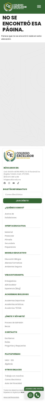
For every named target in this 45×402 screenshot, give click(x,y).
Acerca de (9, 214)
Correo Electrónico (13, 379)
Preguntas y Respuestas (15, 346)
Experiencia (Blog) (13, 288)
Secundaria (10, 243)
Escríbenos (9, 338)
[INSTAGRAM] (9, 183)
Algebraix (9, 364)
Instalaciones (10, 217)
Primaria (8, 239)
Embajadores (10, 281)
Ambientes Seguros (13, 266)
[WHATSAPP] (30, 395)
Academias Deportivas (15, 300)
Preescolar (9, 236)
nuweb (23, 392)
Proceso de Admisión (14, 322)
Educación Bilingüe (13, 259)
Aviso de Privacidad (13, 383)
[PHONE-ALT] (37, 395)
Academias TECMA (13, 308)
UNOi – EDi (9, 360)
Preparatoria (10, 247)
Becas (7, 326)
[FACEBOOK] (5, 183)
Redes (7, 342)
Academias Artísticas (14, 304)
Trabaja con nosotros (14, 376)
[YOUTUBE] (14, 183)
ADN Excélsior (10, 285)
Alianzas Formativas (13, 263)
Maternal (9, 232)
